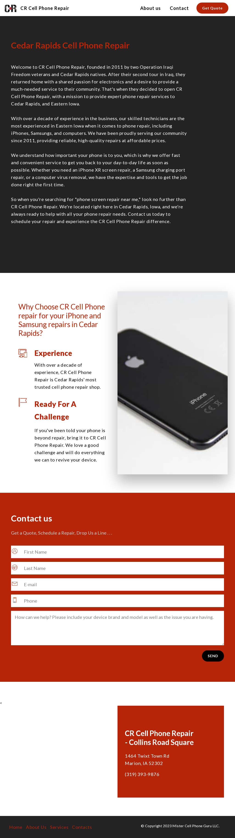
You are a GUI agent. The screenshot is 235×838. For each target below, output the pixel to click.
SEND (213, 656)
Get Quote (212, 8)
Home (15, 827)
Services (59, 827)
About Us (36, 827)
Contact (179, 8)
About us (150, 8)
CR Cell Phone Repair (44, 8)
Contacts (82, 827)
